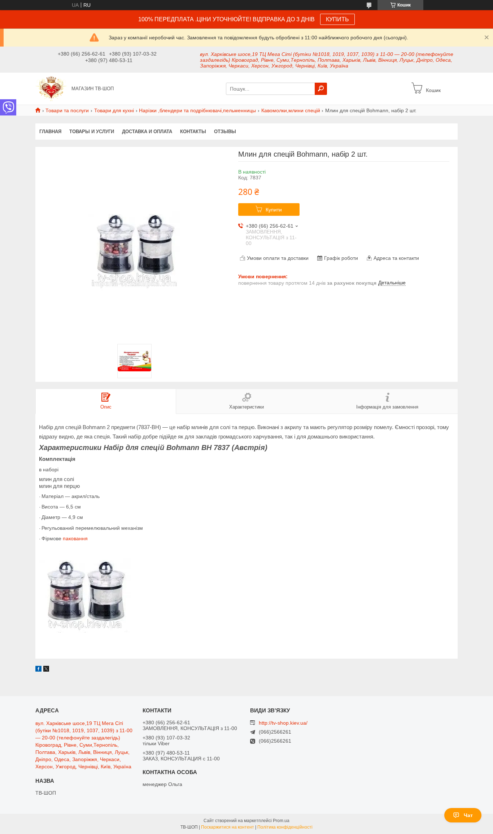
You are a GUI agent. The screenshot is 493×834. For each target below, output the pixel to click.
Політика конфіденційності (285, 827)
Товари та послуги (67, 110)
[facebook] (38, 670)
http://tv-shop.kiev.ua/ (283, 723)
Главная (50, 131)
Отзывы (225, 131)
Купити (274, 210)
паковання (75, 538)
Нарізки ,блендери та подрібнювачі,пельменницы (197, 110)
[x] (46, 670)
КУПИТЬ (337, 19)
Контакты (193, 131)
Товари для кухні (114, 110)
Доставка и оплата (147, 131)
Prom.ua (281, 820)
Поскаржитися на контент (227, 827)
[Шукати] (321, 89)
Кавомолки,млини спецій (290, 110)
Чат (468, 815)
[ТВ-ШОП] (51, 88)
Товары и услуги (91, 131)
